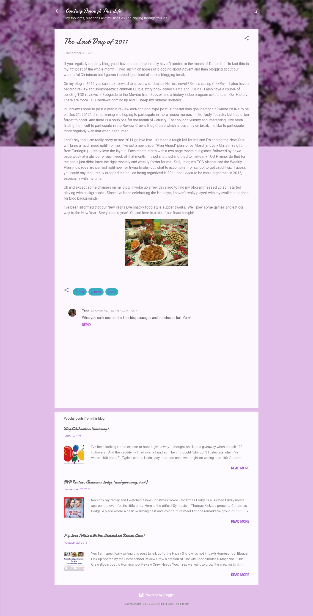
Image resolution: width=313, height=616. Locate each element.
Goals (111, 292)
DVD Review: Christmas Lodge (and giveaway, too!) (105, 482)
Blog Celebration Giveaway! (86, 429)
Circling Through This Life (93, 11)
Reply (86, 325)
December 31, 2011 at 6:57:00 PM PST (115, 311)
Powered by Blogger (159, 595)
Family (80, 292)
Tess (85, 311)
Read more (240, 468)
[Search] (255, 12)
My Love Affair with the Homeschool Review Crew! (104, 535)
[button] (246, 39)
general (96, 292)
